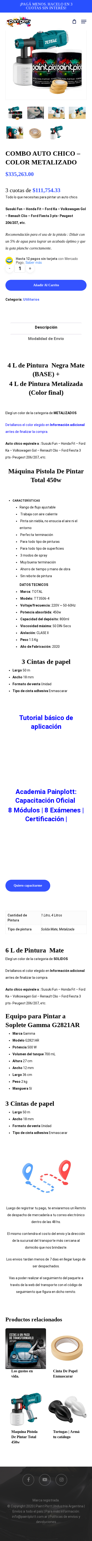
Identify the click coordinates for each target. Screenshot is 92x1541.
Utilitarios (31, 299)
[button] (83, 21)
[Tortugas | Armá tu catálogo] (67, 1409)
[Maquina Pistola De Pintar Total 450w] (25, 1409)
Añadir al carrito (46, 285)
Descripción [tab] (46, 327)
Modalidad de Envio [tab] (46, 338)
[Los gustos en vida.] (25, 1348)
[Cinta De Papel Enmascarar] (67, 1348)
